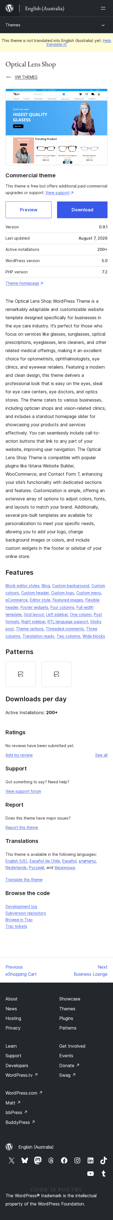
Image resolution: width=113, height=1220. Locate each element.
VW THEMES (26, 77)
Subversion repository (25, 913)
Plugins (66, 1018)
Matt (13, 1103)
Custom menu (88, 592)
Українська (64, 867)
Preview (28, 209)
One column (81, 614)
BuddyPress (20, 1122)
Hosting (13, 1018)
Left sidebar (57, 614)
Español (69, 861)
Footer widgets (34, 607)
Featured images (68, 600)
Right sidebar (33, 621)
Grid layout (34, 614)
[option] (20, 674)
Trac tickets (16, 926)
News (11, 1008)
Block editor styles (22, 585)
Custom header (35, 592)
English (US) (16, 861)
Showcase (69, 999)
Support (13, 1055)
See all (101, 755)
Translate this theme (24, 879)
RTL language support (67, 621)
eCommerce (16, 600)
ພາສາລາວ (87, 861)
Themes (12, 25)
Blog (46, 585)
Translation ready (38, 636)
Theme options (30, 628)
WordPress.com (24, 1093)
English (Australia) (36, 1147)
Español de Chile (45, 861)
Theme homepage (22, 283)
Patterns (68, 1028)
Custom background (70, 585)
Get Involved (72, 1046)
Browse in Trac (19, 919)
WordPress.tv (21, 1075)
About (11, 999)
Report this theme (21, 827)
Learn (11, 1046)
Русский (36, 867)
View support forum (23, 791)
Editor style (40, 600)
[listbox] (56, 674)
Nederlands (16, 867)
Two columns (68, 636)
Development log (21, 906)
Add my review (19, 755)
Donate (69, 1065)
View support (58, 192)
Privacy (13, 1028)
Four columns (62, 607)
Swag (67, 1075)
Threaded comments (65, 628)
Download (82, 209)
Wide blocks (94, 636)
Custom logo (62, 592)
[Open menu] (104, 8)
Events (66, 1055)
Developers (16, 1065)
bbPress (16, 1112)
